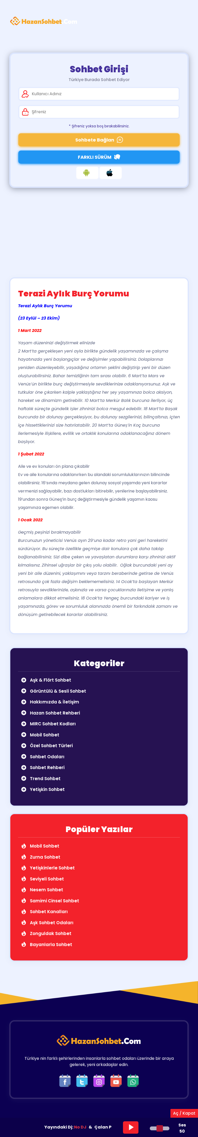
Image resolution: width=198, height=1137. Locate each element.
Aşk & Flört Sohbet (50, 680)
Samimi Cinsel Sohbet (54, 901)
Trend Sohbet (45, 778)
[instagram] (100, 1080)
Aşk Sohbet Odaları (51, 923)
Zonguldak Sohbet (50, 933)
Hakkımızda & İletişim (54, 702)
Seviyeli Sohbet (46, 879)
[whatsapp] (133, 1080)
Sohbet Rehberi (46, 767)
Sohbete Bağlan (94, 140)
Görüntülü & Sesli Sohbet (57, 691)
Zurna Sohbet (44, 857)
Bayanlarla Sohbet (50, 944)
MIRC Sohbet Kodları (52, 724)
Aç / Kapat (184, 1113)
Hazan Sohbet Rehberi (54, 713)
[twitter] (83, 1080)
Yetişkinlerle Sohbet (52, 868)
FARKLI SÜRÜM (94, 157)
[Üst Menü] (180, 21)
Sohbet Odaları (46, 757)
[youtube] (117, 1080)
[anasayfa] (43, 21)
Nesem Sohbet (46, 890)
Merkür (166, 582)
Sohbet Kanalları (48, 912)
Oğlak (126, 565)
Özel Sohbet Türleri (51, 746)
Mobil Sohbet (44, 735)
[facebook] (66, 1080)
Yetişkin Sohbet (47, 789)
